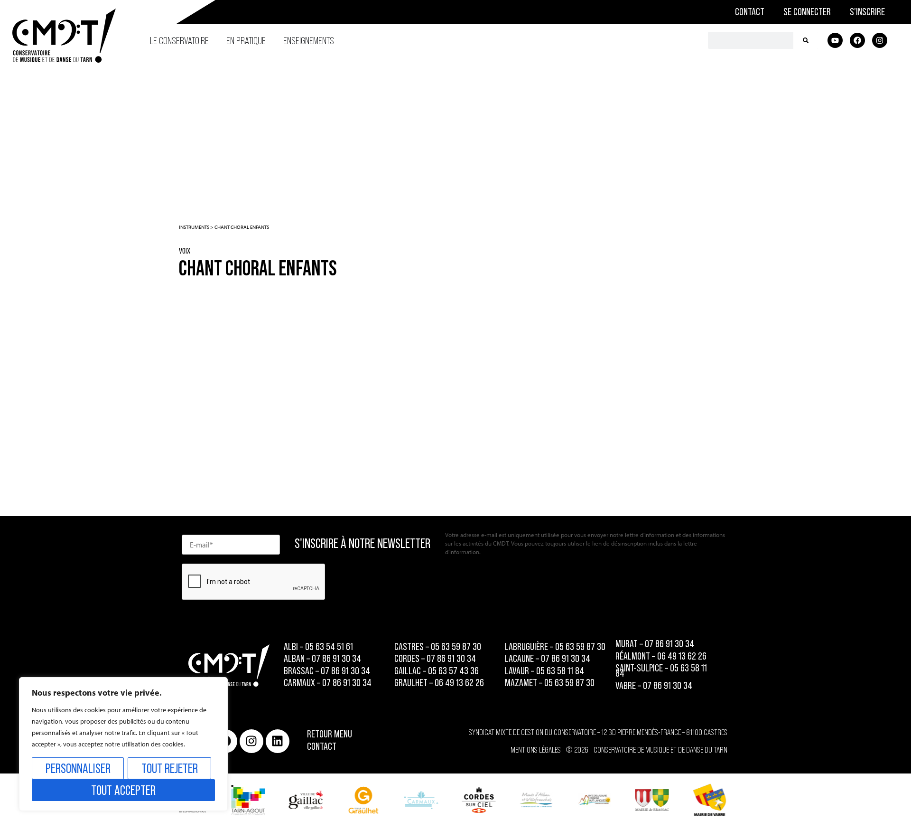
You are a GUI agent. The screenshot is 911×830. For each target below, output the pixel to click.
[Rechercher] (805, 40)
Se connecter (807, 12)
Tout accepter (123, 790)
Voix (184, 250)
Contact (749, 12)
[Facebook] (857, 40)
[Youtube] (835, 40)
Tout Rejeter (169, 768)
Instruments (194, 227)
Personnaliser (78, 768)
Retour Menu (329, 734)
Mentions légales (536, 750)
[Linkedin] (277, 741)
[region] (123, 744)
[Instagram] (879, 40)
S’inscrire (867, 12)
